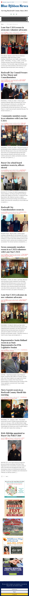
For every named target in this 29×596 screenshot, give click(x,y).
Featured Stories (23, 212)
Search (25, 2)
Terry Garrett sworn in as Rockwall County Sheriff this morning (13, 392)
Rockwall (15, 33)
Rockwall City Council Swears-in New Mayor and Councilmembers (14, 75)
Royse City (19, 33)
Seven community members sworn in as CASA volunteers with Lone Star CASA (13, 249)
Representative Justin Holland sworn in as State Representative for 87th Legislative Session (14, 344)
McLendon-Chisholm (18, 80)
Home (2, 24)
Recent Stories (10, 33)
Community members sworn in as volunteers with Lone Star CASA (14, 118)
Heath (5, 33)
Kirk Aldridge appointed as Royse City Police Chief (13, 434)
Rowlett (18, 124)
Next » (7, 476)
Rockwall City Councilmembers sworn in (12, 208)
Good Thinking (4, 170)
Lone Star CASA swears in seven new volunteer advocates (14, 28)
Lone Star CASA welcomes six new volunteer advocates (14, 296)
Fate (22, 32)
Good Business (7, 80)
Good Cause (6, 255)
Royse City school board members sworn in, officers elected (12, 165)
